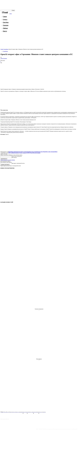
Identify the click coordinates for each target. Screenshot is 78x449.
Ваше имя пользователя (17, 156)
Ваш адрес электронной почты (18, 163)
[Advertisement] (22, 36)
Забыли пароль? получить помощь (7, 159)
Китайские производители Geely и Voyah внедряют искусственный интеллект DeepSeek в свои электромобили (33, 151)
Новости (5, 31)
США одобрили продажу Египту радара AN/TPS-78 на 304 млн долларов (24, 152)
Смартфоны (6, 22)
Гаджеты (5, 19)
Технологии (5, 25)
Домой (1, 49)
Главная (5, 16)
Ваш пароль (14, 157)
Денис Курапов (3, 58)
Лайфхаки (5, 28)
